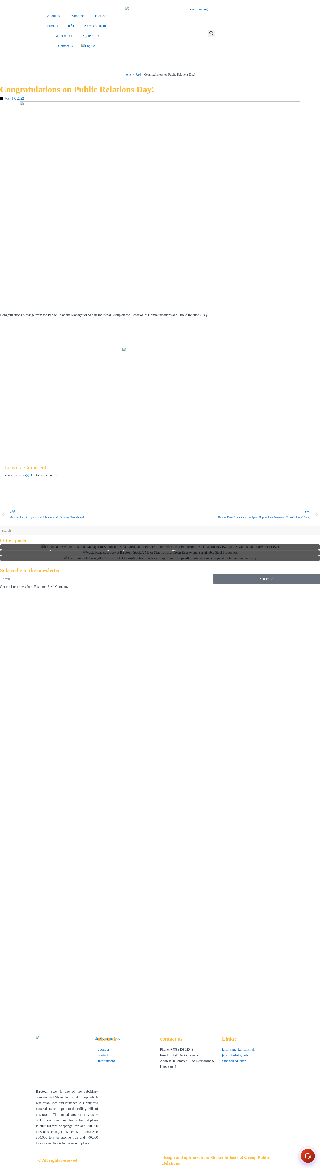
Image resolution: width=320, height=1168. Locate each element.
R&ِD (72, 26)
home (128, 74)
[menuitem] (89, 46)
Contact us (65, 46)
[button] (211, 33)
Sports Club (91, 36)
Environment (77, 16)
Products (53, 26)
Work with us (65, 36)
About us (53, 16)
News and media (95, 26)
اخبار (138, 74)
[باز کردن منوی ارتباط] (308, 1156)
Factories (101, 16)
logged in (28, 475)
